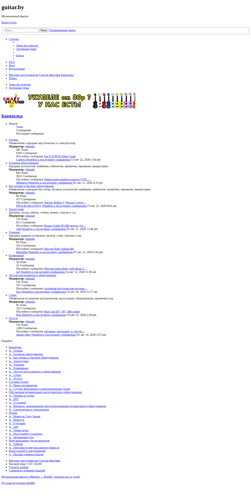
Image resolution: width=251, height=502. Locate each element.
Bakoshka (22, 252)
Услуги (13, 318)
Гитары (13, 139)
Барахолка (12, 115)
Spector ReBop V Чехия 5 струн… (65, 202)
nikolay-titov (23, 334)
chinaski (30, 146)
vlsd (18, 229)
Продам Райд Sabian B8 (58, 248)
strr (18, 271)
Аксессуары (16, 209)
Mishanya (22, 182)
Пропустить (9, 22)
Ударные (14, 232)
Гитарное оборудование (24, 162)
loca (18, 291)
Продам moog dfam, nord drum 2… (65, 268)
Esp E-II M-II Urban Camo (60, 156)
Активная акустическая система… (65, 288)
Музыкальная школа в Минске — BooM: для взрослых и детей (40, 476)
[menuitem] (27, 45)
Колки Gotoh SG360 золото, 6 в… (65, 225)
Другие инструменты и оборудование (32, 275)
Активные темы (19, 87)
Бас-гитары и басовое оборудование (31, 186)
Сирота (20, 159)
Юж (18, 314)
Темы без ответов (20, 84)
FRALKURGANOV (28, 205)
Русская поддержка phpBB (18, 483)
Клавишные (16, 255)
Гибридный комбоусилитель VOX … (67, 179)
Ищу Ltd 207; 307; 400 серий (62, 311)
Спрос (13, 295)
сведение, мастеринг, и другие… (64, 331)
